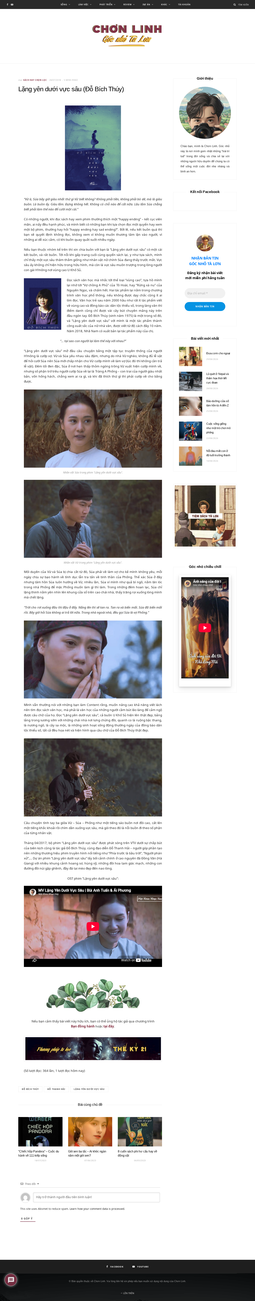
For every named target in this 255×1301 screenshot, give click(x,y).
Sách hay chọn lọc (35, 80)
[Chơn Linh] (127, 36)
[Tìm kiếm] (235, 4)
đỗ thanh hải (56, 1089)
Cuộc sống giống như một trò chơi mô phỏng (218, 428)
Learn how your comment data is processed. (97, 1209)
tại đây (108, 1026)
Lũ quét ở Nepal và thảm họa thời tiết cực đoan (217, 378)
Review (127, 4)
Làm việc (83, 4)
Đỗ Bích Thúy (30, 1089)
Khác (164, 4)
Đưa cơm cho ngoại (218, 353)
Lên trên (128, 1293)
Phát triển (106, 4)
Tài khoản (184, 4)
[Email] (9, 124)
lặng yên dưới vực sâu (89, 1089)
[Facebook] (9, 114)
